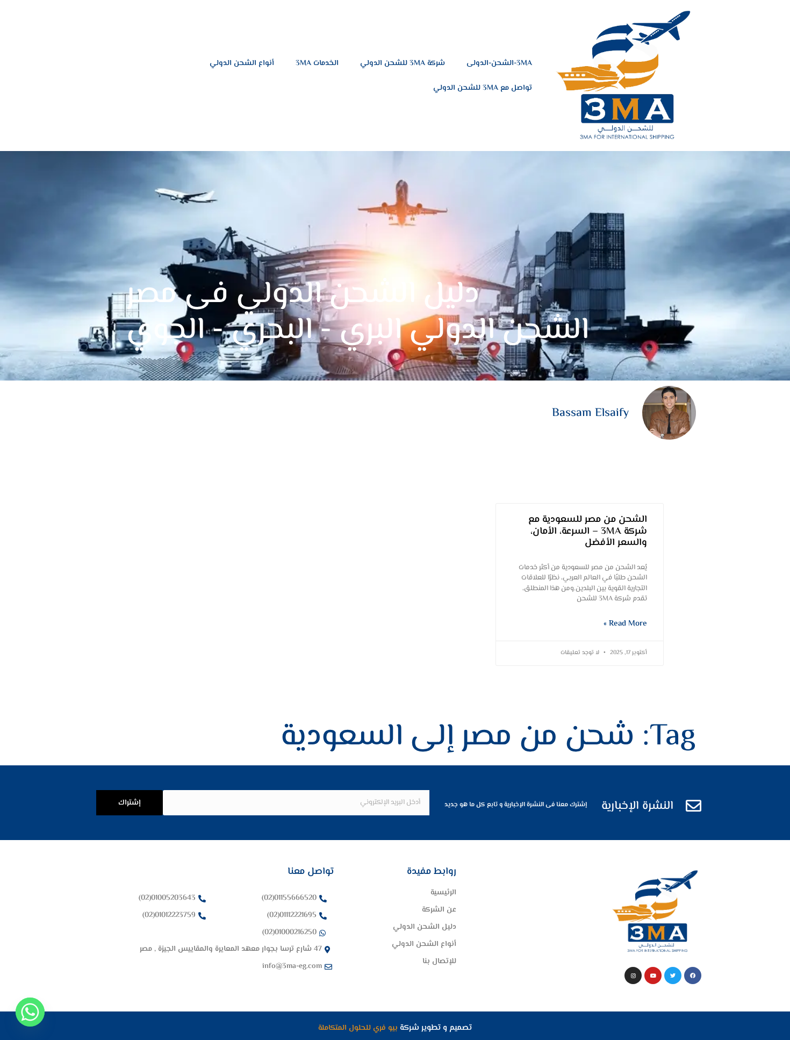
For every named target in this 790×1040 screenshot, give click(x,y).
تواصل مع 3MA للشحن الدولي (482, 88)
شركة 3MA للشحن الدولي (402, 63)
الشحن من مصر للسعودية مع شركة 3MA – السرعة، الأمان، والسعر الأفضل (587, 531)
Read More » (625, 624)
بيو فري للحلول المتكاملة (359, 1028)
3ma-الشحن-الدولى (499, 63)
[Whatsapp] (30, 1012)
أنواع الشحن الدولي (242, 63)
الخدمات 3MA (317, 63)
